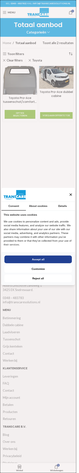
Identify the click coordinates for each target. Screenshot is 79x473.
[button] (71, 194)
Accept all (38, 259)
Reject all (38, 278)
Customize (38, 268)
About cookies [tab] (38, 205)
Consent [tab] (13, 205)
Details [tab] (62, 205)
